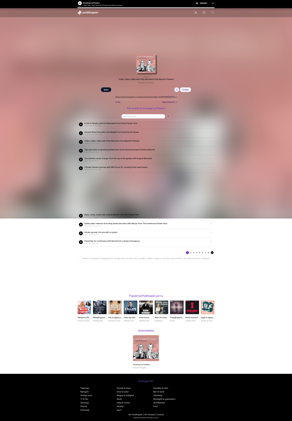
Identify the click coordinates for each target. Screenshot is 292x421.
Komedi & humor (124, 388)
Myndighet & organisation (164, 399)
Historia (83, 406)
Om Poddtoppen (135, 414)
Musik (119, 399)
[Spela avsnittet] (81, 124)
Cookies (160, 414)
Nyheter (120, 406)
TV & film (84, 399)
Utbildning (157, 395)
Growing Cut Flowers (146, 83)
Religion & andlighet (125, 395)
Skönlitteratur (159, 403)
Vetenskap (84, 410)
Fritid (155, 406)
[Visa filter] (168, 116)
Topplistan (84, 388)
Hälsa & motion (123, 403)
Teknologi (84, 403)
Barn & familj (158, 392)
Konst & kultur (123, 392)
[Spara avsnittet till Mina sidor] (176, 89)
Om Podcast (149, 414)
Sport (119, 410)
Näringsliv (84, 392)
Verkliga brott (86, 395)
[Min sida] (196, 12)
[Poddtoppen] (88, 12)
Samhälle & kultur (160, 388)
